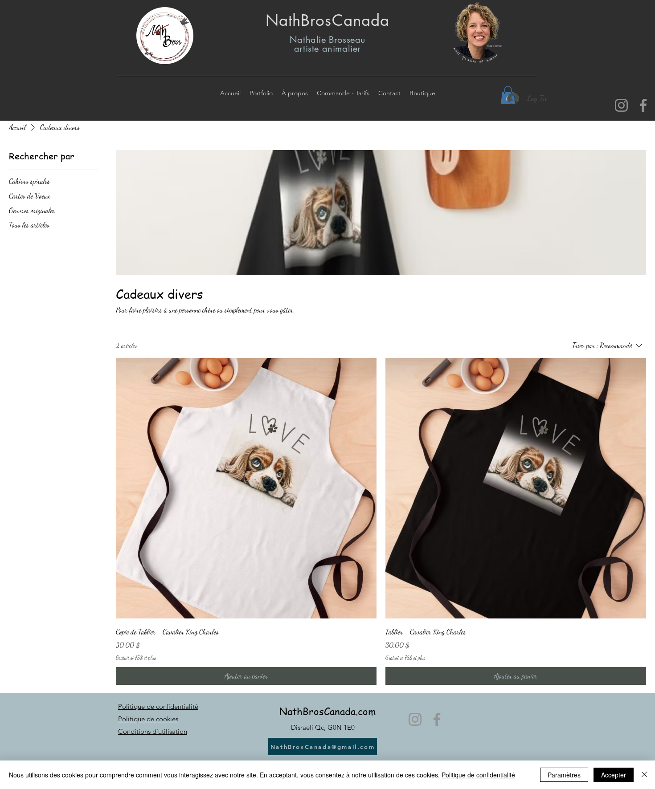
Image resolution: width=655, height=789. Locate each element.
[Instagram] (621, 105)
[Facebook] (643, 105)
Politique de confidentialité (158, 706)
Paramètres (564, 774)
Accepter (613, 774)
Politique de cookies (148, 719)
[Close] (644, 775)
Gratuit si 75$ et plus (136, 658)
